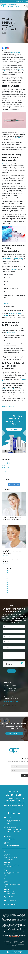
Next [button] (3, 433)
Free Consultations (8, 859)
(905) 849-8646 (11, 701)
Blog (5, 886)
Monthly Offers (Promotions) (10, 857)
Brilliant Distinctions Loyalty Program (12, 865)
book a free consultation (12, 402)
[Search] (24, 5)
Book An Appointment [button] (14, 733)
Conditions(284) (6, 463)
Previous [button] (24, 433)
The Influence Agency (18, 944)
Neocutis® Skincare (8, 874)
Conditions (6, 856)
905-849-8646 (10, 896)
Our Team (6, 881)
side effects (14, 269)
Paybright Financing (8, 866)
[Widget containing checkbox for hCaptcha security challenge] (14, 664)
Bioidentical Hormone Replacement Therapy (13, 389)
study (17, 203)
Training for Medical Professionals (12, 884)
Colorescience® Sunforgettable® (12, 872)
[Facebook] (3, 48)
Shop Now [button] (14, 429)
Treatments (7, 854)
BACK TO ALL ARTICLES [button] (8, 407)
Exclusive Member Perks (13, 1)
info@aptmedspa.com (11, 705)
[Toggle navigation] (25, 9)
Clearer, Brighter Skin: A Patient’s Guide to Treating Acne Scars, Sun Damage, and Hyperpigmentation (12, 551)
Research (4, 164)
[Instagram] (8, 48)
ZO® (5, 875)
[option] (14, 432)
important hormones (15, 52)
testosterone (15, 177)
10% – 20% (17, 138)
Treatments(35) (6, 468)
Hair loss (6, 303)
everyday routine (11, 332)
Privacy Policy (20, 943)
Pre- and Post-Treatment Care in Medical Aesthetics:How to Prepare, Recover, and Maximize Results (12, 519)
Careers (6, 883)
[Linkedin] (6, 48)
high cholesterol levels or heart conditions (12, 258)
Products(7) (5, 465)
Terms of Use (13, 943)
